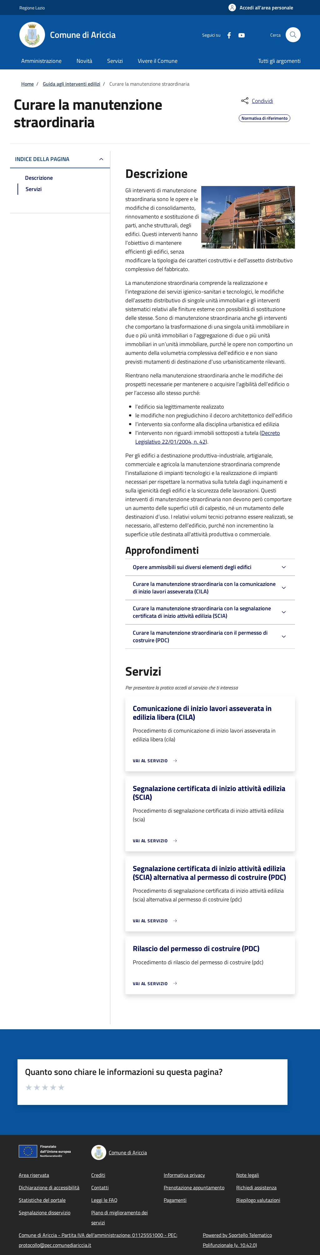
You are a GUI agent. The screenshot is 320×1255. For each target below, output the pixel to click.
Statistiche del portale (42, 1200)
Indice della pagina (42, 159)
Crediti (98, 1175)
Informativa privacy (184, 1175)
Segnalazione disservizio (44, 1212)
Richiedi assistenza (256, 1187)
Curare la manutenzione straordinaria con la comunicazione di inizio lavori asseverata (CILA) (204, 588)
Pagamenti (175, 1200)
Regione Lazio (32, 7)
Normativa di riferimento (265, 117)
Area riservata (34, 1175)
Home (27, 84)
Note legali (247, 1175)
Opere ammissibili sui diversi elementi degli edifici (192, 567)
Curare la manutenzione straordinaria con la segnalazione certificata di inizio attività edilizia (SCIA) (202, 612)
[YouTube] (239, 34)
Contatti (100, 1187)
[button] (261, 7)
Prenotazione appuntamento (194, 1187)
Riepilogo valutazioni (258, 1200)
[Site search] (293, 34)
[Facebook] (226, 34)
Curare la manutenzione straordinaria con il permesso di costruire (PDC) (200, 636)
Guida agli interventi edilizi (71, 84)
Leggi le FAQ (104, 1200)
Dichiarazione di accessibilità (49, 1187)
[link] (156, 760)
